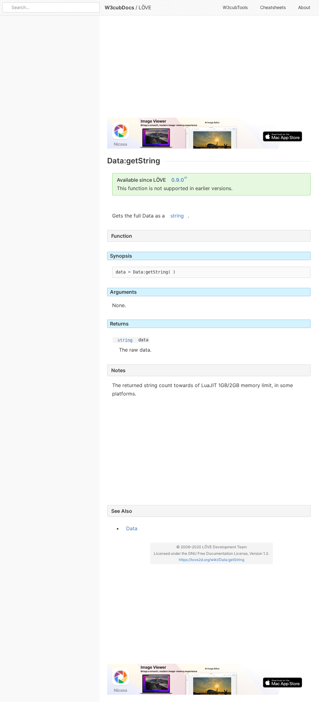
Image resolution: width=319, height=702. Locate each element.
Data (131, 528)
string (177, 216)
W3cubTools (235, 7)
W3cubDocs (119, 7)
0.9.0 (177, 180)
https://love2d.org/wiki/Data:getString (211, 559)
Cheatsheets (273, 7)
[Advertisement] (209, 69)
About (304, 7)
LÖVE (145, 7)
